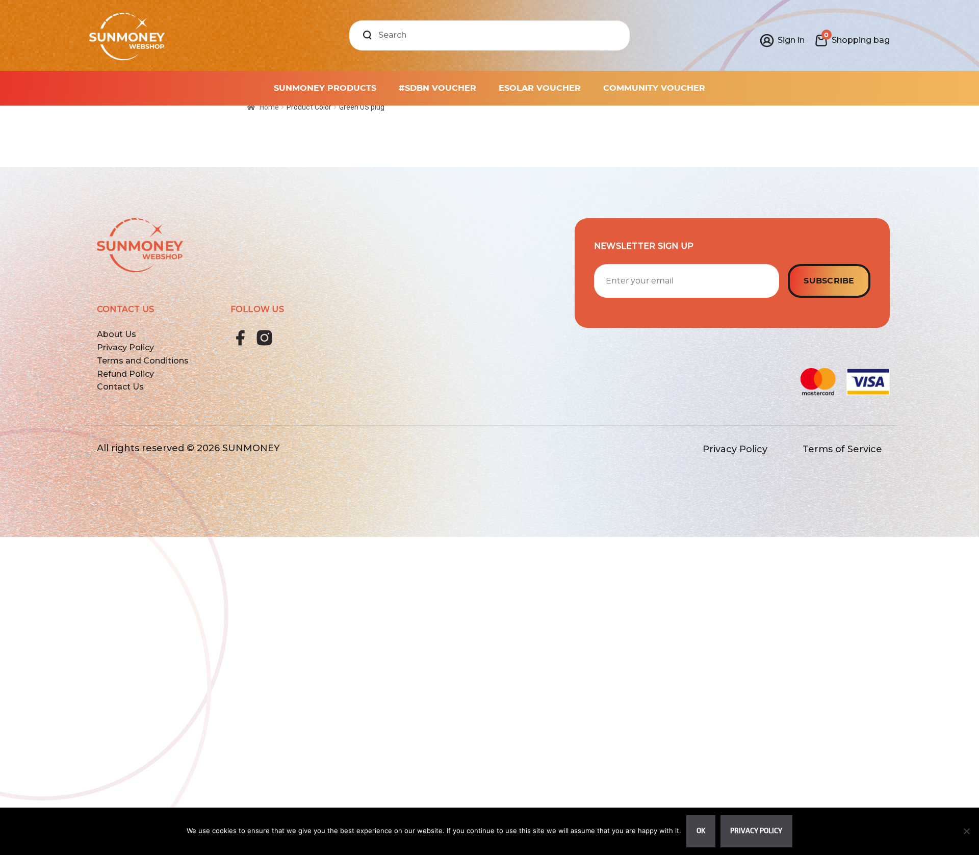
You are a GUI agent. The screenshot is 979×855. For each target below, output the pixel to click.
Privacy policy (756, 830)
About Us (116, 334)
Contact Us (120, 387)
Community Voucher (654, 88)
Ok (701, 830)
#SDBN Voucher (437, 88)
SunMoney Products (325, 88)
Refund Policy (125, 374)
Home (269, 107)
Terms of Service (842, 449)
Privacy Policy (125, 347)
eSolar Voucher (540, 88)
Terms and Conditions (143, 361)
